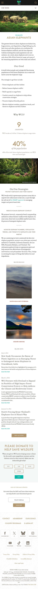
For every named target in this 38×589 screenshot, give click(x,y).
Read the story (5, 372)
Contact (6, 518)
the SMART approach (17, 200)
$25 (8, 466)
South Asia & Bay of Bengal (19, 301)
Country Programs (13, 523)
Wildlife (19, 35)
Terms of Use (6, 554)
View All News (19, 435)
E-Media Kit (28, 523)
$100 (29, 466)
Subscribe (19, 505)
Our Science (31, 518)
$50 (19, 466)
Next (18, 477)
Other (20, 471)
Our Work (5, 8)
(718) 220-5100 (31, 584)
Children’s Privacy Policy (29, 554)
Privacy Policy (16, 554)
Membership (17, 518)
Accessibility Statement (26, 559)
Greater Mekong (19, 342)
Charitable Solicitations (11, 559)
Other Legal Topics (19, 563)
